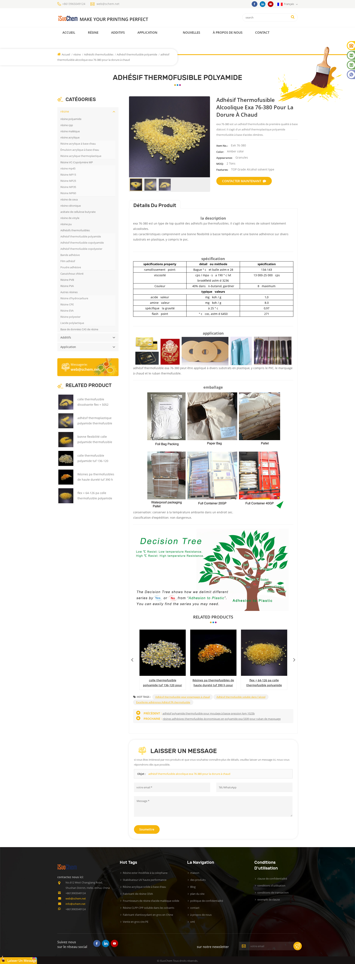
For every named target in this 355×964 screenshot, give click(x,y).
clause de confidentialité (272, 878)
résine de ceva (69, 199)
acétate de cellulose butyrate (78, 212)
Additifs (118, 32)
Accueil (68, 32)
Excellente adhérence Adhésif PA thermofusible (163, 702)
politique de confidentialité (206, 901)
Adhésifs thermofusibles (99, 54)
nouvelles (191, 32)
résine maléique (70, 131)
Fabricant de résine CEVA (138, 894)
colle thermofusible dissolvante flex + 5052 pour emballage (162, 683)
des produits (198, 880)
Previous (132, 658)
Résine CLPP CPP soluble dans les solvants (148, 908)
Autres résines (69, 292)
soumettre (146, 829)
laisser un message (22, 960)
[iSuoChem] (111, 18)
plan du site (197, 894)
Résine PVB (67, 280)
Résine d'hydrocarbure (74, 298)
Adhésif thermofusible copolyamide (82, 242)
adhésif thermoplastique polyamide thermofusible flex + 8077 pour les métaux (213, 683)
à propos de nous (201, 915)
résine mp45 (67, 168)
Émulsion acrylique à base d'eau (79, 150)
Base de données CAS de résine (79, 329)
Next (294, 658)
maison (194, 873)
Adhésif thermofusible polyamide (137, 54)
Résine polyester (70, 317)
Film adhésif (67, 261)
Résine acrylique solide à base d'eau (144, 887)
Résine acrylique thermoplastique (80, 156)
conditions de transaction (273, 892)
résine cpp (66, 125)
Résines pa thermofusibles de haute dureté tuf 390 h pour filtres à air (95, 479)
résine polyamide (70, 119)
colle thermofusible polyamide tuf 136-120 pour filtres (92, 461)
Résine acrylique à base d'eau (78, 143)
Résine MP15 (68, 174)
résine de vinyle (69, 218)
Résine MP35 (68, 187)
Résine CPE (67, 304)
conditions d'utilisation (271, 885)
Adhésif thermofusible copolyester (81, 249)
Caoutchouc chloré (71, 273)
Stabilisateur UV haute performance (144, 880)
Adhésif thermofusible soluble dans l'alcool (241, 697)
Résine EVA (67, 310)
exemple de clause (268, 899)
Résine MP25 (68, 181)
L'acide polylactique (72, 323)
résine (93, 32)
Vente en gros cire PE (135, 922)
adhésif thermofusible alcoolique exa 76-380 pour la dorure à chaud (189, 774)
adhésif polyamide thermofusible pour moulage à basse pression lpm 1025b (209, 713)
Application (147, 32)
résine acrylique (70, 137)
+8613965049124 (73, 4)
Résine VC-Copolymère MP (76, 162)
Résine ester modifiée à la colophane (145, 873)
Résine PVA (67, 286)
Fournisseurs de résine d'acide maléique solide (151, 901)
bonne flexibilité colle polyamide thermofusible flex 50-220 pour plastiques (264, 683)
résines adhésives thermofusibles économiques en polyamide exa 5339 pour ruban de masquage (222, 719)
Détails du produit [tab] (154, 205)
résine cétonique (70, 205)
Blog (193, 887)
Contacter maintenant (241, 181)
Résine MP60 (68, 193)
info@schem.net (75, 904)
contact (262, 32)
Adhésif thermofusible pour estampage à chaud (182, 697)
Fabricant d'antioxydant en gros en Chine (148, 915)
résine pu (66, 224)
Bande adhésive (70, 255)
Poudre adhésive (70, 267)
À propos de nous (227, 32)
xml (192, 922)
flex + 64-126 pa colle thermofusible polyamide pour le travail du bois (94, 498)
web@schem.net (108, 4)
